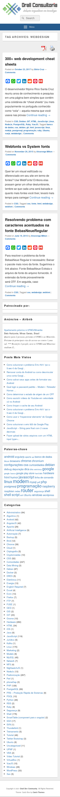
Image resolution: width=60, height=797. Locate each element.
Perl (8, 678)
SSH (9, 721)
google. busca (10, 473)
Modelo (10, 653)
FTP (9, 600)
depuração (18, 469)
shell (47, 491)
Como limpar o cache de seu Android (24, 405)
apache (28, 457)
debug (8, 469)
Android (10, 519)
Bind (9, 540)
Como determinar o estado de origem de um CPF (30, 394)
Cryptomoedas (14, 554)
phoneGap (11, 682)
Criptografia (12, 551)
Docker (10, 572)
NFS (9, 664)
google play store (25, 473)
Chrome (10, 544)
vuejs (7, 133)
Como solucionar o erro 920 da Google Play (28, 424)
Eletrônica (11, 579)
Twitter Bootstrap (15, 738)
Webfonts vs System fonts (27, 146)
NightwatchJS (13, 667)
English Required (15, 586)
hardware (48, 473)
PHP (9, 685)
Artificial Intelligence (16, 530)
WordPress (12, 770)
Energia (10, 583)
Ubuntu (46, 130)
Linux (51, 121)
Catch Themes (38, 792)
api (33, 457)
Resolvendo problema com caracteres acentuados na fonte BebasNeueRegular (28, 225)
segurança (39, 491)
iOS (8, 629)
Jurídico (10, 639)
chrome (26, 460)
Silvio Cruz (39, 69)
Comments (10, 72)
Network (10, 660)
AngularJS (12, 523)
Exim (9, 593)
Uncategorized (13, 745)
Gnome (10, 618)
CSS (16, 121)
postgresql (17, 130)
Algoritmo (11, 515)
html (32, 127)
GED (9, 607)
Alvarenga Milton (44, 151)
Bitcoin (6, 461)
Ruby (28, 124)
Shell (9, 713)
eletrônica (38, 469)
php (44, 481)
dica (26, 469)
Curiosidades (13, 561)
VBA (9, 752)
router (27, 489)
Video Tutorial (13, 756)
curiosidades (36, 465)
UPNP (10, 749)
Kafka (9, 643)
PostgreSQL (19, 124)
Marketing (11, 650)
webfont (8, 206)
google (48, 468)
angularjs (19, 456)
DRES (10, 576)
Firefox (10, 597)
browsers (15, 461)
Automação (12, 533)
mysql (33, 482)
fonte (34, 203)
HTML (33, 121)
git (27, 127)
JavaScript (43, 121)
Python (10, 699)
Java (9, 632)
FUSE (9, 604)
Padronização (13, 675)
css (16, 127)
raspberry (48, 486)
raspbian (9, 491)
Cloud (9, 547)
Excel (9, 590)
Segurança (12, 710)
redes (17, 491)
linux (48, 127)
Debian (22, 121)
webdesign (16, 133)
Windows (11, 766)
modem (21, 480)
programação (30, 130)
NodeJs (8, 124)
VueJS (35, 124)
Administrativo (13, 512)
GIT (28, 121)
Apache (10, 526)
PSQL (9, 696)
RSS (9, 703)
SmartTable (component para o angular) (26, 717)
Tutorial (10, 735)
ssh (21, 495)
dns (31, 469)
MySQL (10, 657)
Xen (8, 774)
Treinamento (12, 731)
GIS (8, 611)
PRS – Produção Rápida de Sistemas (25, 692)
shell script (12, 494)
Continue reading (38, 115)
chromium (38, 461)
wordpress (48, 495)
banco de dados (43, 456)
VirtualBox (12, 759)
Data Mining (12, 565)
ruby (39, 130)
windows (37, 495)
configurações (13, 465)
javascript (39, 127)
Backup (10, 537)
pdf (38, 482)
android (9, 456)
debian (22, 127)
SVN (9, 724)
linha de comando (44, 477)
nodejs (8, 130)
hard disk (38, 473)
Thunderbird (12, 728)
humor (14, 477)
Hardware (11, 622)
